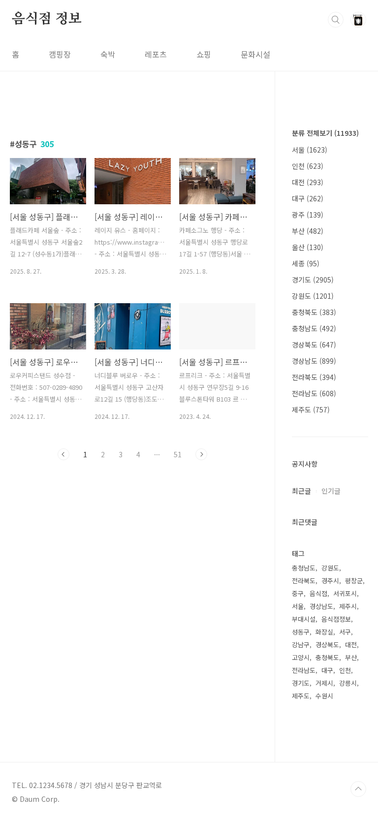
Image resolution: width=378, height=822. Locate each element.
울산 (307, 247)
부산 (307, 231)
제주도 (311, 409)
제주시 (348, 606)
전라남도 (314, 393)
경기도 (313, 280)
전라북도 (314, 377)
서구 (345, 631)
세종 (305, 263)
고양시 (301, 657)
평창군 (354, 580)
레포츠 (156, 54)
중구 (298, 593)
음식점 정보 (47, 19)
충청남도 (314, 328)
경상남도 (314, 361)
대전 (307, 182)
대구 (307, 198)
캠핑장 (60, 54)
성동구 (301, 631)
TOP (358, 789)
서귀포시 (345, 593)
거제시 (324, 683)
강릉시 (348, 683)
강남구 (301, 644)
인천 (307, 166)
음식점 (318, 593)
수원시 (324, 695)
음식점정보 (336, 619)
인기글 (331, 491)
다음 (201, 454)
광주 (307, 215)
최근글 (301, 491)
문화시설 (255, 54)
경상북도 (314, 344)
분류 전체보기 (325, 133)
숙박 (107, 54)
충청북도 (314, 312)
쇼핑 (203, 54)
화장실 (324, 631)
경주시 (330, 580)
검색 (335, 19)
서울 (309, 150)
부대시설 (303, 619)
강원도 (313, 296)
